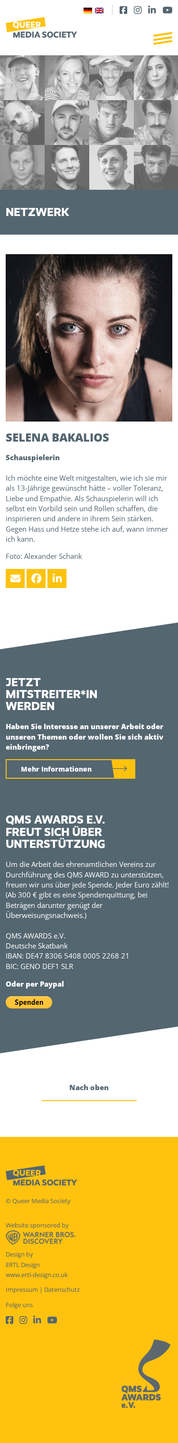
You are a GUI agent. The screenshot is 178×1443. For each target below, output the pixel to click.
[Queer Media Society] (41, 27)
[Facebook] (123, 10)
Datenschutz (62, 1289)
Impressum (22, 1289)
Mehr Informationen (56, 768)
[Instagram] (137, 10)
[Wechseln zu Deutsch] (88, 9)
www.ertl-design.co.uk (37, 1274)
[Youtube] (167, 10)
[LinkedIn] (152, 10)
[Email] (15, 578)
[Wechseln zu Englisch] (99, 9)
